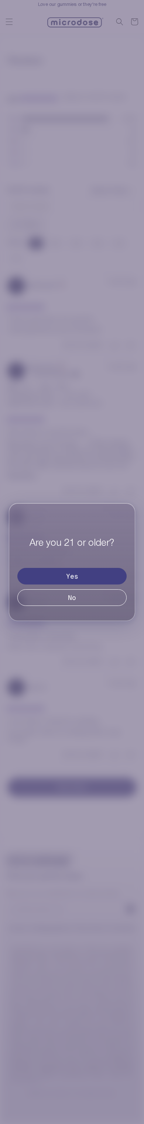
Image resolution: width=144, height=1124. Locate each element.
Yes (72, 576)
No (72, 597)
